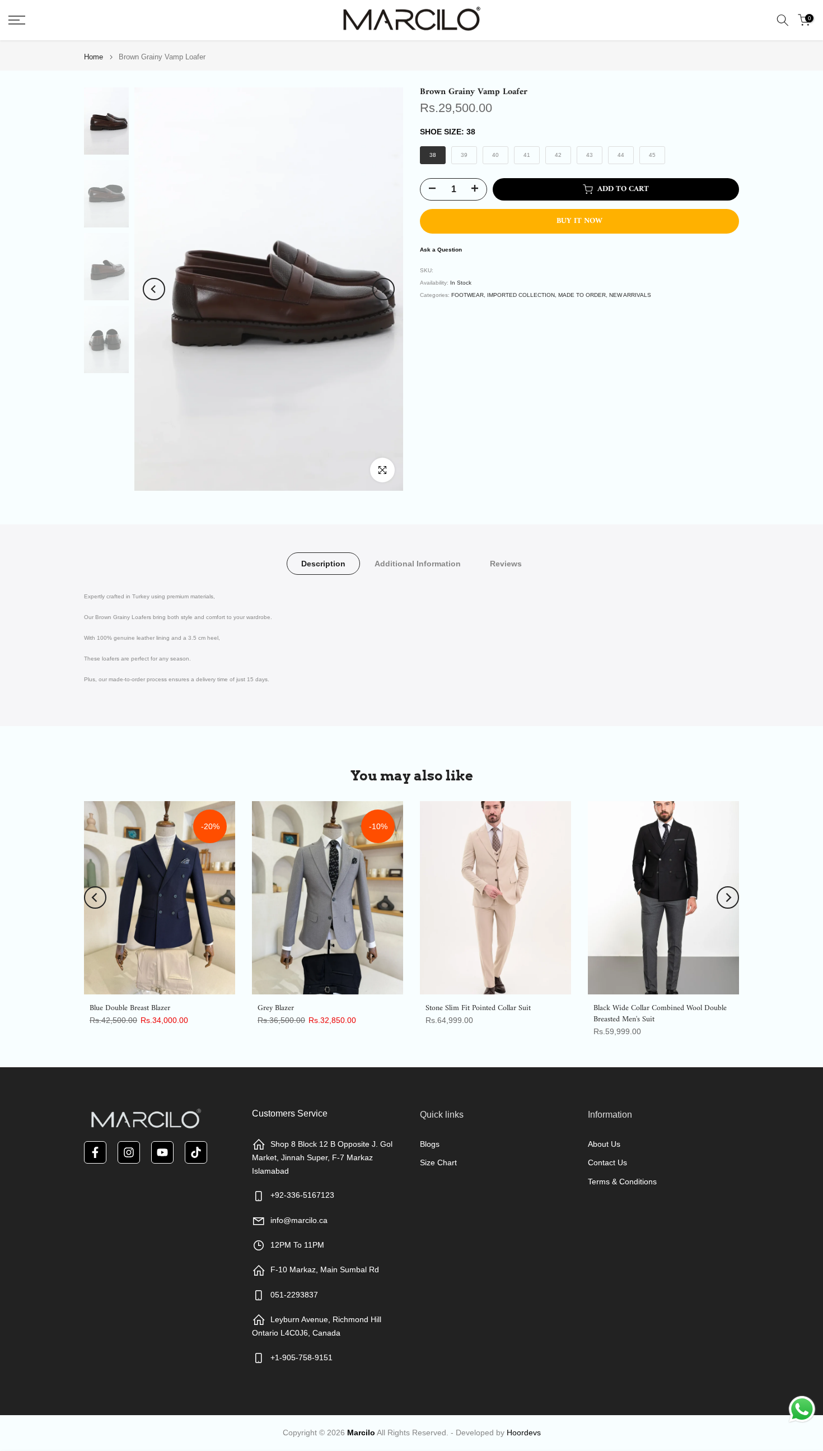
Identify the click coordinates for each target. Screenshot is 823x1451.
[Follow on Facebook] (95, 1152)
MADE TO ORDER (582, 295)
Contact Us (607, 1162)
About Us (604, 1144)
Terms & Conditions (622, 1181)
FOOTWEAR (467, 295)
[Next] (383, 289)
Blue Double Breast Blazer (130, 1008)
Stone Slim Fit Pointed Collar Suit (478, 1008)
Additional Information (418, 563)
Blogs (429, 1144)
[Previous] (154, 289)
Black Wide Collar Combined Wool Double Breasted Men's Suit (660, 1013)
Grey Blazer (276, 1008)
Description (323, 563)
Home (93, 57)
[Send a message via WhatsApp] (802, 1409)
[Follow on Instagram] (129, 1152)
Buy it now (579, 221)
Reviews (506, 563)
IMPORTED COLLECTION (521, 295)
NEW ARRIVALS (630, 295)
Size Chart (438, 1162)
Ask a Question (441, 250)
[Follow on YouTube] (162, 1152)
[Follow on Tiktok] (196, 1152)
